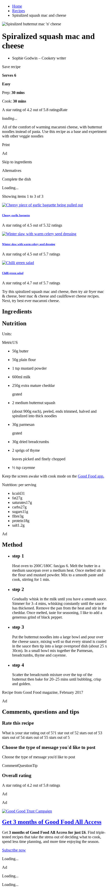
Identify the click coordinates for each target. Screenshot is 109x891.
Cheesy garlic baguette (16, 215)
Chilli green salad (12, 272)
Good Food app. (91, 476)
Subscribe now (14, 850)
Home (17, 6)
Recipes (18, 11)
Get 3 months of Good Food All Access (51, 822)
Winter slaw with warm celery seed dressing (28, 244)
